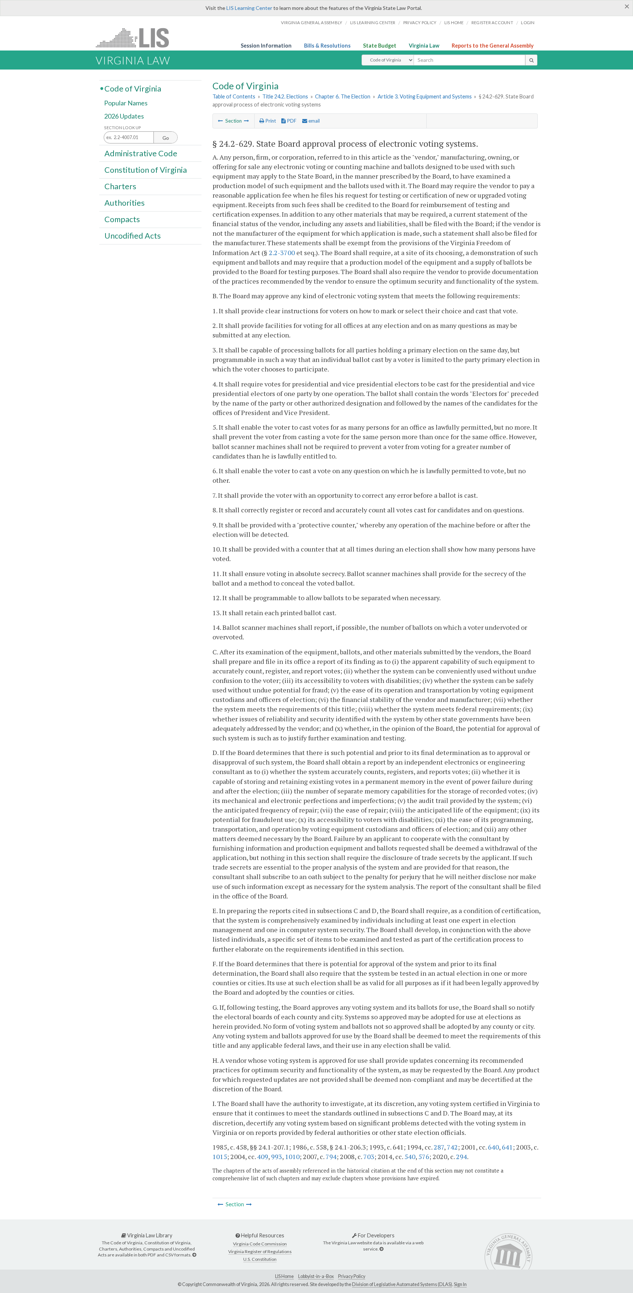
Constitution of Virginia (145, 169)
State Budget (379, 45)
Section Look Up (122, 127)
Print (270, 121)
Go (165, 138)
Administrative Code (140, 153)
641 (507, 1147)
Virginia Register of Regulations (260, 1251)
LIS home (454, 22)
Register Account (492, 22)
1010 (292, 1156)
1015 (219, 1156)
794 (331, 1156)
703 (368, 1156)
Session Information (266, 45)
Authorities (124, 203)
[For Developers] (381, 1249)
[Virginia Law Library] (194, 1255)
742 (452, 1147)
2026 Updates (124, 116)
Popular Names (126, 103)
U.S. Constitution (260, 1259)
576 (423, 1156)
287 (439, 1147)
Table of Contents (233, 96)
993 (276, 1156)
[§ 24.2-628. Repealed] (220, 121)
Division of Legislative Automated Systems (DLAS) (402, 1284)
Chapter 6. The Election (342, 96)
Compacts (122, 219)
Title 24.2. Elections (285, 96)
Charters (120, 186)
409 (262, 1156)
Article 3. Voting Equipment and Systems (425, 96)
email (313, 121)
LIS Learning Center (249, 8)
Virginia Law (424, 45)
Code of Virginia (132, 88)
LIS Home (284, 1276)
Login (527, 22)
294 (461, 1156)
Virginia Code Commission (260, 1244)
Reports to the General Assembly (493, 45)
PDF (291, 121)
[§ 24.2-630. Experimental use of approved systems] (246, 121)
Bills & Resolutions (327, 45)
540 (409, 1156)
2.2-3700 (282, 252)
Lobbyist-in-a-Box (316, 1276)
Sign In (460, 1284)
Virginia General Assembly (311, 22)
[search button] (531, 60)
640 (493, 1147)
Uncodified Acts (132, 235)
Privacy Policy (420, 22)
